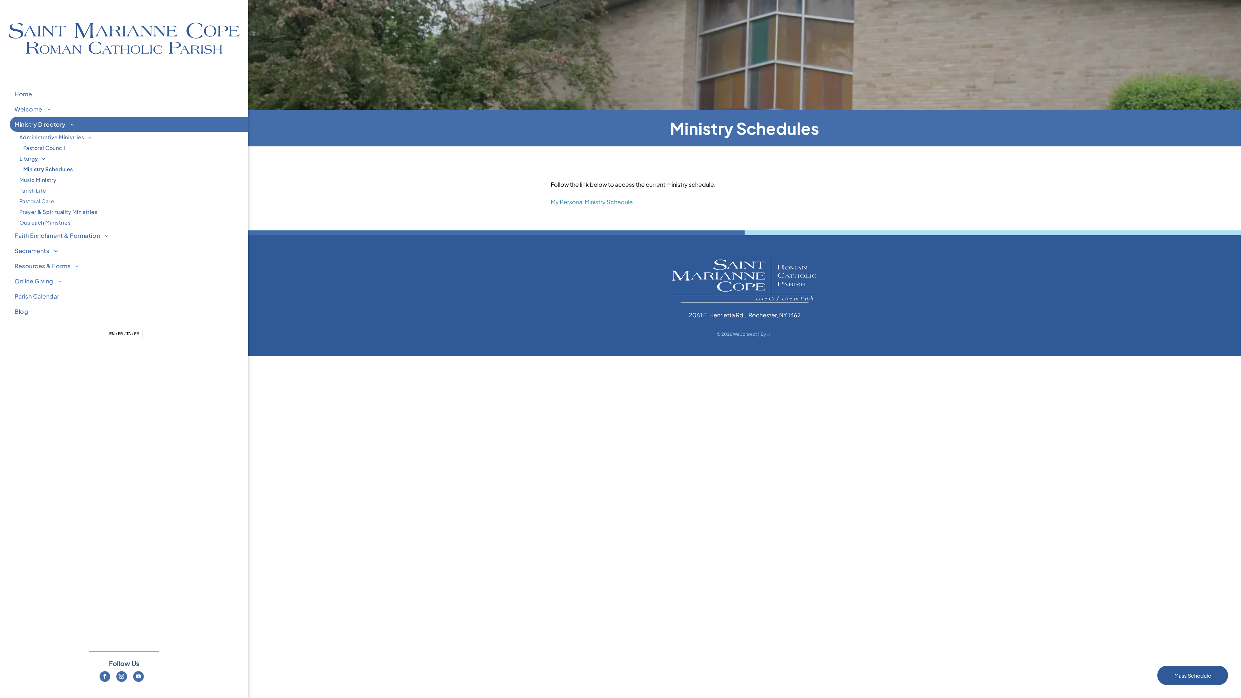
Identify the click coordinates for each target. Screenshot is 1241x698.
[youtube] (138, 677)
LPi (769, 334)
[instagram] (121, 677)
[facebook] (105, 677)
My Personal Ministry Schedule (592, 202)
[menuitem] (129, 93)
